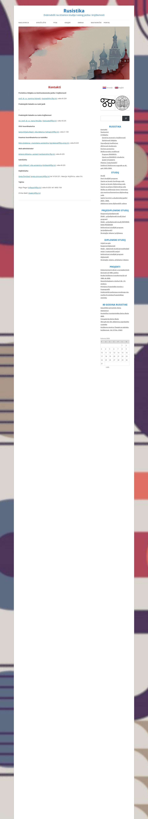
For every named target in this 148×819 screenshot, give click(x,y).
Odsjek (68, 23)
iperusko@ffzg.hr (49, 121)
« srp (107, 367)
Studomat (22, 28)
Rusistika (74, 10)
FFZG (55, 23)
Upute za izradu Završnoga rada (112, 181)
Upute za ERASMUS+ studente (113, 157)
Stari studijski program (109, 178)
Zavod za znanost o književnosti (114, 138)
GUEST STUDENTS (108, 160)
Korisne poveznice (107, 149)
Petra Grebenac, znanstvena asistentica (33, 143)
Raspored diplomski (108, 246)
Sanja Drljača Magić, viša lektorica (31, 132)
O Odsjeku (104, 135)
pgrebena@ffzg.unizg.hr (59, 143)
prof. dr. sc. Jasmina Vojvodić (29, 98)
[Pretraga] (126, 118)
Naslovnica (23, 23)
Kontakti (104, 129)
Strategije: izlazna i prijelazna (112, 233)
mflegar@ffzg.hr (34, 187)
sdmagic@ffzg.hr (52, 132)
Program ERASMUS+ (109, 154)
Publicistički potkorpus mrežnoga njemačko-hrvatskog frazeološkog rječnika (115, 295)
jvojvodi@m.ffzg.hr (49, 98)
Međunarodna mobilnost (110, 151)
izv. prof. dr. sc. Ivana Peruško (30, 121)
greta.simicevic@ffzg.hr (40, 176)
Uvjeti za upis (106, 243)
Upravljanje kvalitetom (109, 143)
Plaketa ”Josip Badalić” (109, 163)
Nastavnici (105, 132)
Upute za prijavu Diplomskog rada (113, 187)
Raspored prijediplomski (110, 214)
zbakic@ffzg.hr (34, 193)
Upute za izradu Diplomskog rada (113, 184)
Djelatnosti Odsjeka (109, 140)
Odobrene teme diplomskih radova (114, 203)
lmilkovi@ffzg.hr (49, 165)
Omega (81, 23)
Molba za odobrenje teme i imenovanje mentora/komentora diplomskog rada (114, 192)
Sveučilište (41, 23)
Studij (103, 176)
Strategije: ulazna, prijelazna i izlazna (115, 260)
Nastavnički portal (100, 23)
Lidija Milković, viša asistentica (30, 165)
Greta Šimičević (24, 176)
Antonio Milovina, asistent (28, 154)
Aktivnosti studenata (109, 146)
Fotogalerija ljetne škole (110, 319)
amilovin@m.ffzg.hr (47, 154)
